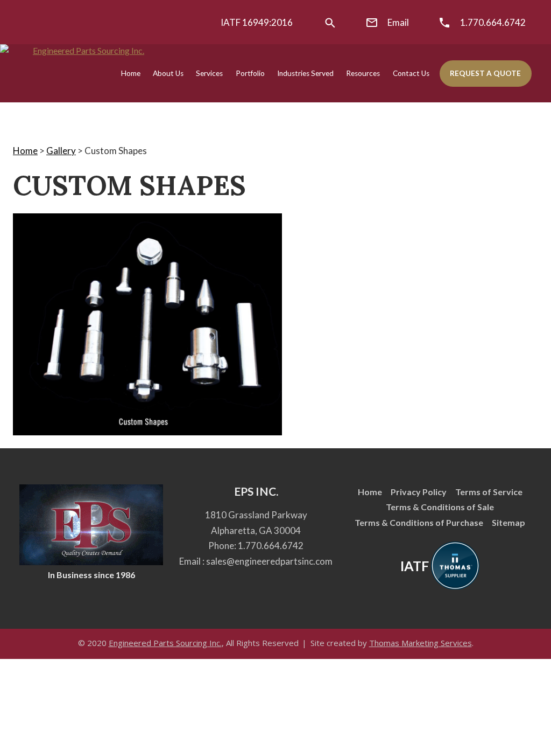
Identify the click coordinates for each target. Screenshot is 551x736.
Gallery (61, 150)
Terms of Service (488, 492)
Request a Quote (485, 73)
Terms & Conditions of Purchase (419, 522)
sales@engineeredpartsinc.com (269, 561)
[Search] (330, 23)
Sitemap (508, 522)
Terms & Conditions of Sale (440, 507)
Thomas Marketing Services (420, 642)
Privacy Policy (419, 492)
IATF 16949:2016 (257, 22)
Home (25, 150)
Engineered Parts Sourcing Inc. (165, 642)
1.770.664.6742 (270, 545)
